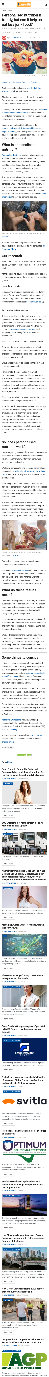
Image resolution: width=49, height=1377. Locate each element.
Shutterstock (6, 237)
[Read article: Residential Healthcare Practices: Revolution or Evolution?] (24, 1151)
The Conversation (16, 38)
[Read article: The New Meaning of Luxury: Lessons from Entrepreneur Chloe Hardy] (24, 996)
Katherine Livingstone (11, 82)
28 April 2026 (22, 1190)
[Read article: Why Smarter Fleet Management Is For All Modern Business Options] (24, 843)
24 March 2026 (23, 1295)
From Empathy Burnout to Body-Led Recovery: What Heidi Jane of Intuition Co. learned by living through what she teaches (23, 772)
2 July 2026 (23, 931)
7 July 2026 (22, 883)
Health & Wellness (12, 1196)
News (10, 11)
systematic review (20, 570)
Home (4, 11)
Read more (9, 815)
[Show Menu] (3, 4)
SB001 (10, 748)
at (5, 936)
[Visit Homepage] (24, 4)
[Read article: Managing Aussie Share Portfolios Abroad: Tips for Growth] (24, 945)
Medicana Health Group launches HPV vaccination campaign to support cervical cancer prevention (22, 1184)
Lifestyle (8, 783)
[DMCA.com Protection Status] (24, 755)
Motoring (8, 834)
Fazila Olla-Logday (10, 829)
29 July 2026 (23, 829)
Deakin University (29, 82)
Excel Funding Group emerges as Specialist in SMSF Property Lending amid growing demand (23, 1029)
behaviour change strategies (23, 329)
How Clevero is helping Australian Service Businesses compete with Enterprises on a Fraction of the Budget (23, 1238)
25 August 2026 (23, 778)
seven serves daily (34, 302)
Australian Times (10, 883)
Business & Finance (12, 987)
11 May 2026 (22, 1086)
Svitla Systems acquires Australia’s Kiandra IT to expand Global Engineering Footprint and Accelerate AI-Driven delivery (23, 1080)
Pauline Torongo (10, 778)
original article (8, 742)
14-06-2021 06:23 (34, 38)
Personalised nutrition (11, 155)
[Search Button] (46, 4)
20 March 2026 (24, 1345)
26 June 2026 (22, 1035)
